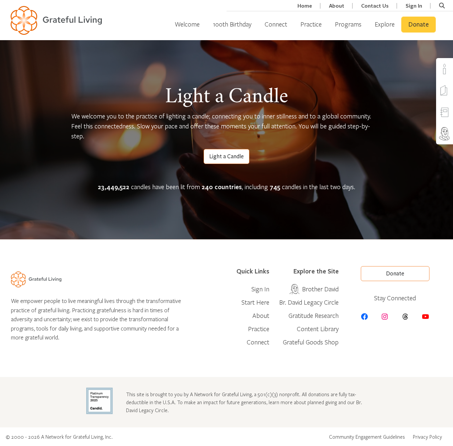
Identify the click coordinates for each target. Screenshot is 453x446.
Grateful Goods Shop (311, 342)
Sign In (414, 6)
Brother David (320, 289)
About (336, 6)
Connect (276, 24)
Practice (311, 24)
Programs (348, 24)
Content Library (318, 329)
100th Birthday (232, 24)
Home (304, 6)
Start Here (255, 302)
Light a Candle (226, 156)
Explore (385, 24)
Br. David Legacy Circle (309, 302)
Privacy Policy (427, 436)
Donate (418, 24)
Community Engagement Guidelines (367, 436)
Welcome (187, 24)
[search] (442, 6)
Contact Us (375, 6)
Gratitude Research (314, 315)
